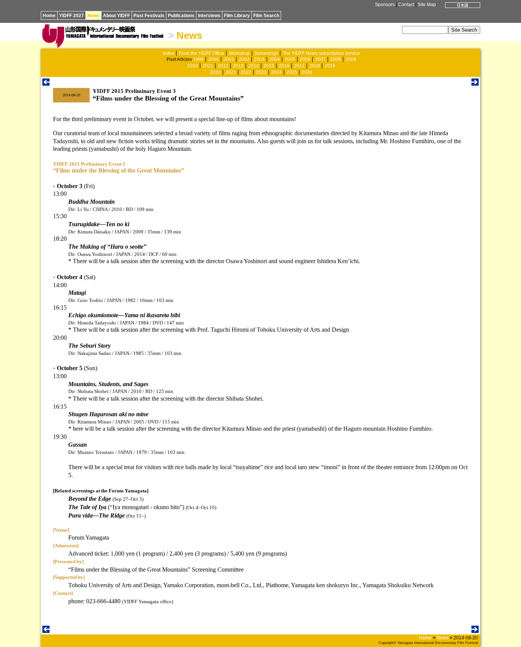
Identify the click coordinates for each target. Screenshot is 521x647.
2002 (244, 59)
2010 (192, 66)
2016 (284, 66)
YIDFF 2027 (71, 15)
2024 (276, 72)
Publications (181, 15)
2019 (330, 66)
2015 (269, 66)
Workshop (239, 53)
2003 (259, 59)
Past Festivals (148, 15)
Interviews (209, 15)
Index (168, 53)
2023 (261, 72)
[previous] (46, 83)
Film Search (266, 15)
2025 (291, 72)
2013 (238, 66)
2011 (208, 66)
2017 (299, 66)
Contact (406, 4)
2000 (213, 59)
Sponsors (385, 4)
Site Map (427, 4)
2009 (351, 59)
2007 (320, 59)
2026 (307, 72)
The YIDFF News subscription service (321, 53)
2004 (274, 59)
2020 (215, 72)
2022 (246, 72)
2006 (305, 59)
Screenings (266, 53)
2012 (223, 66)
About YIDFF (116, 15)
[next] (475, 83)
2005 (290, 59)
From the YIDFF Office (201, 53)
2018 (314, 66)
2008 (335, 59)
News (93, 15)
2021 (230, 72)
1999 (198, 59)
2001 (229, 59)
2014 (253, 66)
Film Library (237, 15)
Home (49, 15)
